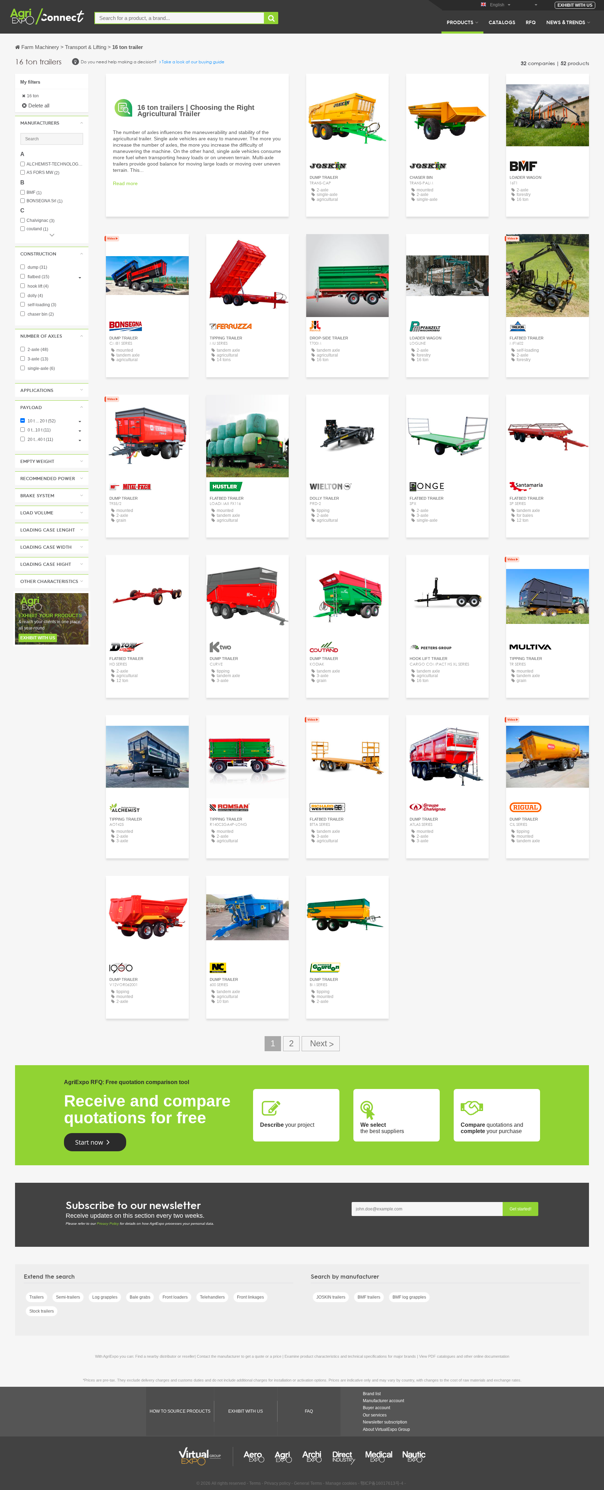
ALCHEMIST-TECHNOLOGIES (55, 164)
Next (321, 1044)
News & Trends (565, 22)
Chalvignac (41, 220)
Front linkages (250, 1297)
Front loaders (175, 1297)
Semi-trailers (68, 1297)
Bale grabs (140, 1297)
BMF (34, 192)
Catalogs (502, 22)
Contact (347, 246)
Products (460, 22)
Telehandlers (212, 1297)
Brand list (372, 1393)
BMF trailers (369, 1297)
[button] (51, 123)
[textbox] (179, 18)
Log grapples (104, 1297)
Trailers (36, 1297)
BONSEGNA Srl (45, 201)
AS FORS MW (43, 172)
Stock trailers (41, 1311)
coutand (37, 229)
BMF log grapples (409, 1297)
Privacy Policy (108, 1223)
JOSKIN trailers (330, 1297)
